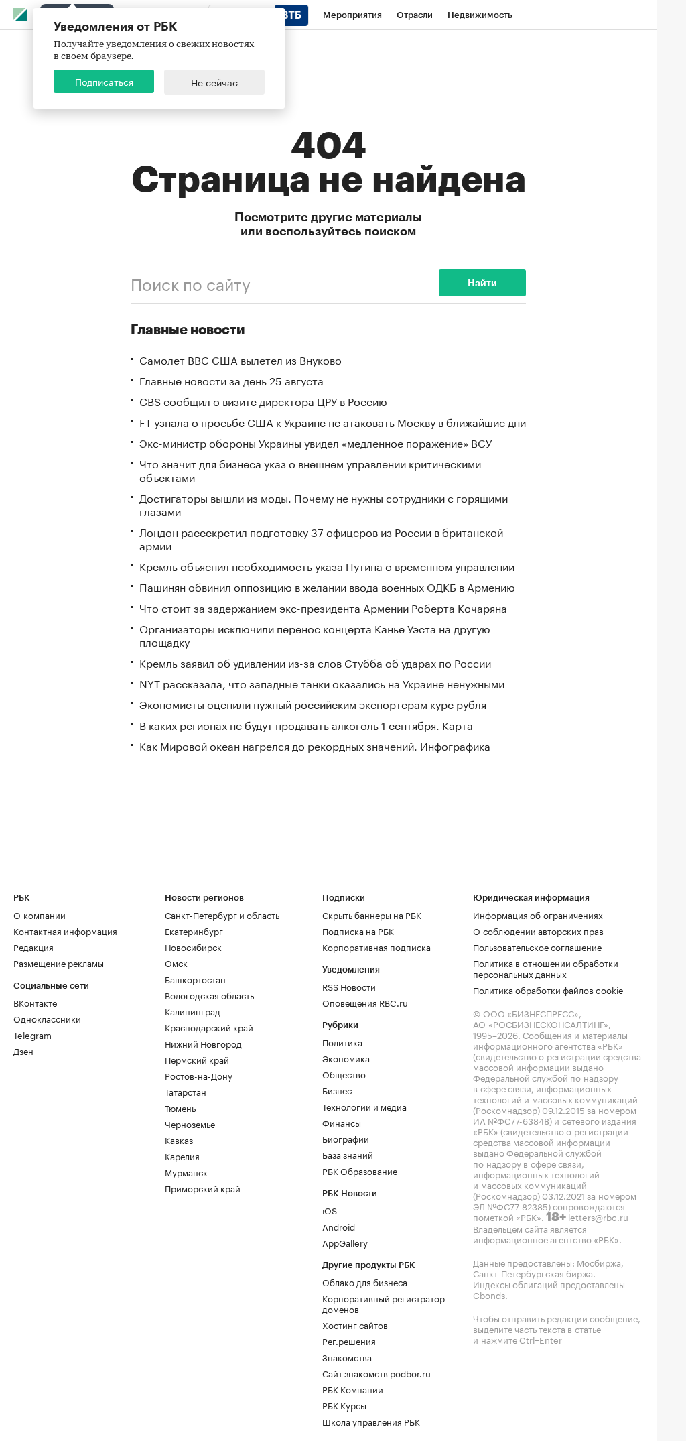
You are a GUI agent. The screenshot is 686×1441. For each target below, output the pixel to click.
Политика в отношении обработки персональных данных (545, 968)
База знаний (347, 1154)
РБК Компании (352, 1388)
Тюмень (180, 1107)
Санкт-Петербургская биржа (533, 1272)
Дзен (23, 1050)
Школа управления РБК (371, 1421)
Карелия (182, 1155)
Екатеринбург (194, 930)
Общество (344, 1073)
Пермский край (197, 1059)
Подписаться (104, 81)
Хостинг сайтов (355, 1324)
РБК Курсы (344, 1405)
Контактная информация (65, 930)
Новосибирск (193, 946)
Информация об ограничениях (538, 914)
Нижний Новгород (203, 1043)
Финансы (341, 1122)
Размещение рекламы (58, 962)
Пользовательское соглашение (537, 946)
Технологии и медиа (364, 1106)
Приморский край (203, 1187)
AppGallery (345, 1242)
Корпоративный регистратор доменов (383, 1303)
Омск (176, 962)
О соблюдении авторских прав (538, 930)
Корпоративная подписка (376, 946)
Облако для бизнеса (364, 1281)
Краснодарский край (209, 1026)
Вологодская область (209, 994)
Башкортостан (195, 978)
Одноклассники (47, 1018)
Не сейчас (214, 81)
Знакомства (347, 1356)
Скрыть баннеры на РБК (371, 914)
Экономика (346, 1057)
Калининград (192, 1010)
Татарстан (185, 1091)
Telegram (32, 1034)
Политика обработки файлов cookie (548, 989)
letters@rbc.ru (598, 1216)
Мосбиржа (599, 1262)
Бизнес (337, 1090)
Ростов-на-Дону (198, 1075)
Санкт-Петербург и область (222, 914)
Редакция (33, 946)
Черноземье (190, 1123)
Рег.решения (349, 1340)
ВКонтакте (35, 1002)
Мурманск (186, 1171)
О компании (39, 914)
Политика (342, 1041)
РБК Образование (359, 1170)
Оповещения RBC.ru (365, 1002)
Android (338, 1226)
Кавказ (179, 1139)
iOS (329, 1209)
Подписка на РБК (358, 930)
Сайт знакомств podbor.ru (376, 1372)
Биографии (345, 1138)
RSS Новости (349, 986)
